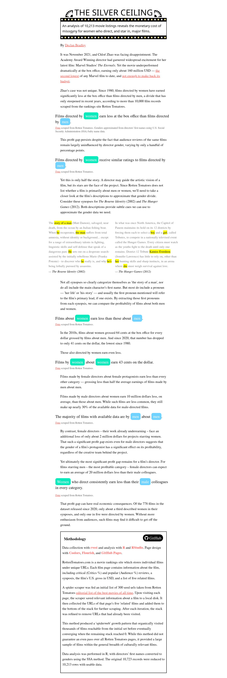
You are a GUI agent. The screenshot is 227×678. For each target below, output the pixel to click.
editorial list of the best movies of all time (104, 592)
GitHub (154, 538)
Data (57, 127)
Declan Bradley (75, 45)
